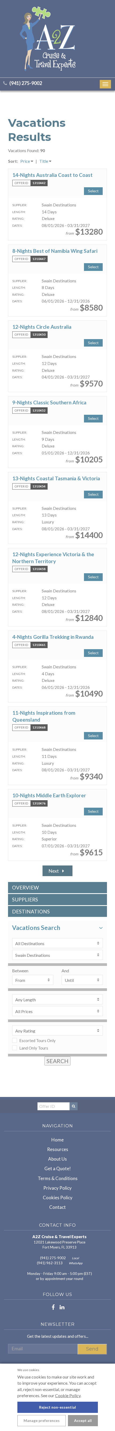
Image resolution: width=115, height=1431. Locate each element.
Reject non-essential (57, 1407)
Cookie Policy (67, 1395)
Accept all (83, 1420)
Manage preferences (42, 1420)
